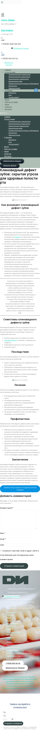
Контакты (8, 109)
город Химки (8, 20)
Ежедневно (7, 30)
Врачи (7, 100)
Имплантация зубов (15, 81)
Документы (12, 93)
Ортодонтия (13, 86)
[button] (20, 113)
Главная (8, 70)
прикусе (17, 237)
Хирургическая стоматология (19, 79)
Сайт (2, 545)
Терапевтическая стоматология (20, 74)
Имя (2, 533)
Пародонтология (14, 88)
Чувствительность (10, 340)
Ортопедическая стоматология (19, 77)
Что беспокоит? (14, 97)
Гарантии (8, 107)
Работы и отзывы (11, 102)
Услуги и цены (10, 72)
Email (3, 539)
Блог (10, 95)
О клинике (8, 90)
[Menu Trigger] (36, 90)
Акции (7, 104)
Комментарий (6, 508)
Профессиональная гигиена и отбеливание (24, 84)
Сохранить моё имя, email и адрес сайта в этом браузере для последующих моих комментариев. (19, 555)
